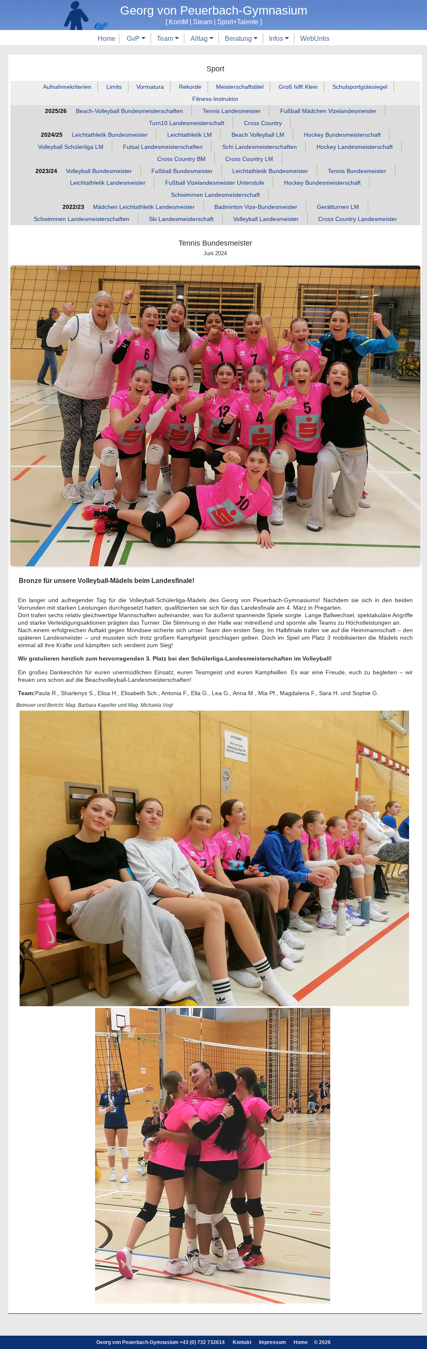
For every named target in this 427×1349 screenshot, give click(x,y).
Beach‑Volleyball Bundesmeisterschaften (129, 111)
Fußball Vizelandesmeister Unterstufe (214, 183)
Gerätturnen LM (338, 206)
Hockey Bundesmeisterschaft (342, 134)
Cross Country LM (249, 159)
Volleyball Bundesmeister (99, 171)
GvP (134, 38)
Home (107, 38)
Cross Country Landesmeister (357, 219)
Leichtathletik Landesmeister (108, 183)
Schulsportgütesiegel (359, 86)
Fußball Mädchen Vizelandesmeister (328, 111)
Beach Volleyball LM (257, 134)
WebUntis (314, 38)
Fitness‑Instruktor (215, 98)
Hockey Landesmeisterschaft (354, 146)
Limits (114, 86)
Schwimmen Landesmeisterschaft (215, 194)
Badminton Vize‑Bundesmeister (255, 206)
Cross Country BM (181, 159)
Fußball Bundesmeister (182, 171)
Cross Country (263, 123)
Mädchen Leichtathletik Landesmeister (144, 206)
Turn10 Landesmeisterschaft (186, 123)
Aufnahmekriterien (67, 86)
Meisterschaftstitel (240, 86)
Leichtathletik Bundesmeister (110, 134)
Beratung (239, 38)
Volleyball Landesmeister (266, 219)
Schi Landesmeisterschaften (259, 146)
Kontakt (242, 1342)
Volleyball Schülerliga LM (70, 146)
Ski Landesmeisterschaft (181, 219)
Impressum (272, 1342)
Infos (277, 38)
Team (166, 38)
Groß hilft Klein (298, 86)
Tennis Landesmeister (232, 111)
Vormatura (150, 86)
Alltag (200, 38)
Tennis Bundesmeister (357, 171)
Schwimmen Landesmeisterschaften (81, 219)
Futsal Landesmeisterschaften (163, 146)
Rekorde (190, 86)
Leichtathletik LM (189, 134)
